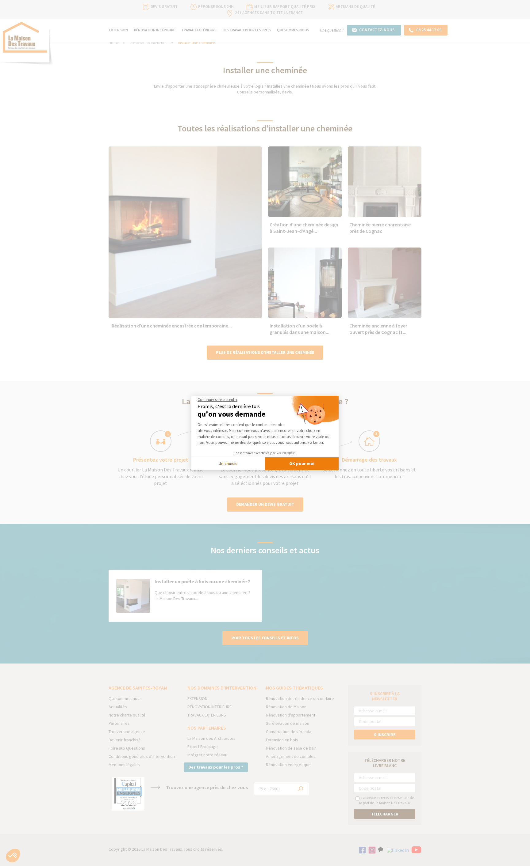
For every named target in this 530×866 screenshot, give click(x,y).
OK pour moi (301, 463)
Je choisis (228, 463)
